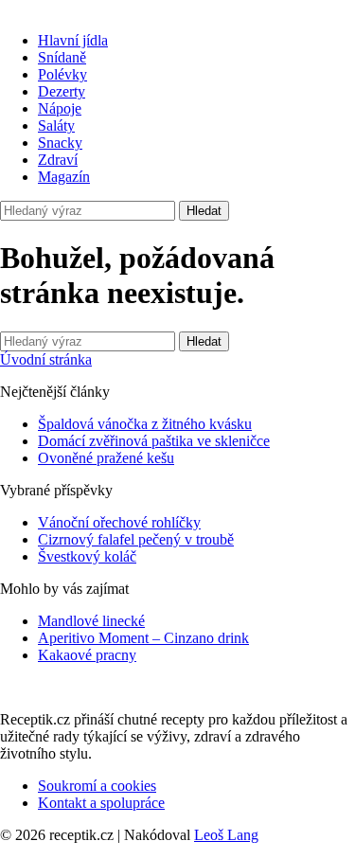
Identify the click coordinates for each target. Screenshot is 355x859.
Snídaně (62, 57)
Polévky (62, 74)
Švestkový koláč (87, 556)
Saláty (56, 125)
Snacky (60, 142)
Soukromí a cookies (97, 786)
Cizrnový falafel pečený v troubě (136, 539)
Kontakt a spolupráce (101, 803)
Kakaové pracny (87, 655)
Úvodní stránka (46, 359)
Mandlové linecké (91, 621)
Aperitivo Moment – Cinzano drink (143, 638)
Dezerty (61, 91)
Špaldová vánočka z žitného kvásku (145, 424)
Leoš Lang (226, 835)
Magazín (64, 177)
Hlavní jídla (73, 40)
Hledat (204, 211)
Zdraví (58, 160)
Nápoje (59, 108)
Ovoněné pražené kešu (106, 458)
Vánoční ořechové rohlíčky (119, 522)
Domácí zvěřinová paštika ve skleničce (154, 441)
